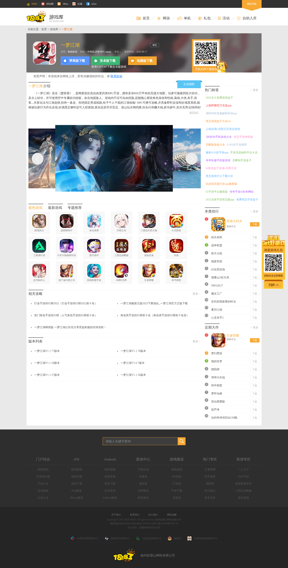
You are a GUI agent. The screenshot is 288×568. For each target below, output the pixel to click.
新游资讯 (143, 497)
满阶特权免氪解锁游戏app (221, 113)
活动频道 (43, 490)
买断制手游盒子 (242, 160)
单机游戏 (176, 469)
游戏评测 (76, 476)
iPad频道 (76, 490)
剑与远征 (210, 490)
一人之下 (243, 469)
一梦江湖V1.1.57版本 (47, 374)
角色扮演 (72, 51)
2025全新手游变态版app (220, 199)
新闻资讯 (43, 469)
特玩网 (49, 4)
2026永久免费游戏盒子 (219, 97)
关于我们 (116, 514)
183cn (65, 4)
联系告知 (116, 76)
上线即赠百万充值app (219, 105)
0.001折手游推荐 (237, 144)
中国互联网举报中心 (87, 538)
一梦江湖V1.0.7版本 (132, 362)
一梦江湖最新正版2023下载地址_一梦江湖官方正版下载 (154, 303)
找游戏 (177, 497)
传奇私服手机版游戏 (218, 160)
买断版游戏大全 (215, 144)
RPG (102, 51)
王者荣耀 (210, 469)
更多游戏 (243, 497)
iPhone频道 (76, 497)
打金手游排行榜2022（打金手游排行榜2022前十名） (65, 303)
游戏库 (54, 29)
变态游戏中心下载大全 (219, 176)
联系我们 (134, 514)
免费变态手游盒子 (247, 199)
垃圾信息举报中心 (151, 538)
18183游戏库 (44, 17)
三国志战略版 (243, 490)
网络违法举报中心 (120, 538)
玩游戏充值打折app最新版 (221, 183)
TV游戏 (176, 483)
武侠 (97, 51)
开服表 (143, 476)
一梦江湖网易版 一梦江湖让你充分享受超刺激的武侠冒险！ (70, 327)
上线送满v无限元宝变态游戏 (223, 129)
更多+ (196, 293)
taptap (108, 51)
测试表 (143, 483)
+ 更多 (254, 90)
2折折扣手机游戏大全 (219, 136)
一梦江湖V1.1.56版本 (133, 374)
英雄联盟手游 (243, 483)
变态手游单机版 (243, 136)
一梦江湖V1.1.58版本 (47, 362)
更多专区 (210, 497)
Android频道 (109, 497)
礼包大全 (43, 497)
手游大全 (43, 483)
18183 (34, 4)
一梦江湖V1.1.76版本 (133, 351)
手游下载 (176, 490)
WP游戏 (176, 476)
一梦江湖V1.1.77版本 (47, 351)
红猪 (80, 4)
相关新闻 (76, 469)
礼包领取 (189, 84)
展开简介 (194, 112)
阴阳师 (210, 483)
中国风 (90, 51)
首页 (44, 29)
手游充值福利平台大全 (244, 152)
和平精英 (210, 476)
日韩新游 (143, 490)
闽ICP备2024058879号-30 (165, 523)
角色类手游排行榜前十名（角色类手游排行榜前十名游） (154, 315)
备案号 (177, 538)
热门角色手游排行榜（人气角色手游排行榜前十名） (65, 315)
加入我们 (153, 514)
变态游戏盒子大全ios (218, 121)
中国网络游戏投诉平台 (205, 538)
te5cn (93, 4)
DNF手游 (243, 476)
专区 (154, 45)
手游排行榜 (43, 476)
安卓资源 (109, 490)
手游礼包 (143, 469)
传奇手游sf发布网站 (242, 191)
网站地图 (172, 514)
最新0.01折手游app (217, 152)
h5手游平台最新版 (217, 191)
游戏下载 (76, 483)
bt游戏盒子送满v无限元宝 (221, 168)
